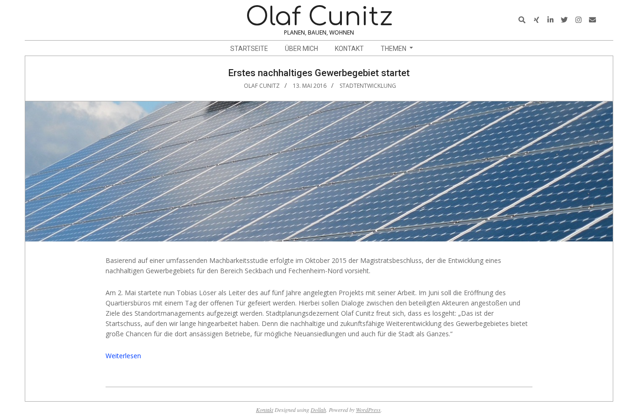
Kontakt (264, 409)
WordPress (368, 409)
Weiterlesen (123, 355)
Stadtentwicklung (368, 86)
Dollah (318, 409)
